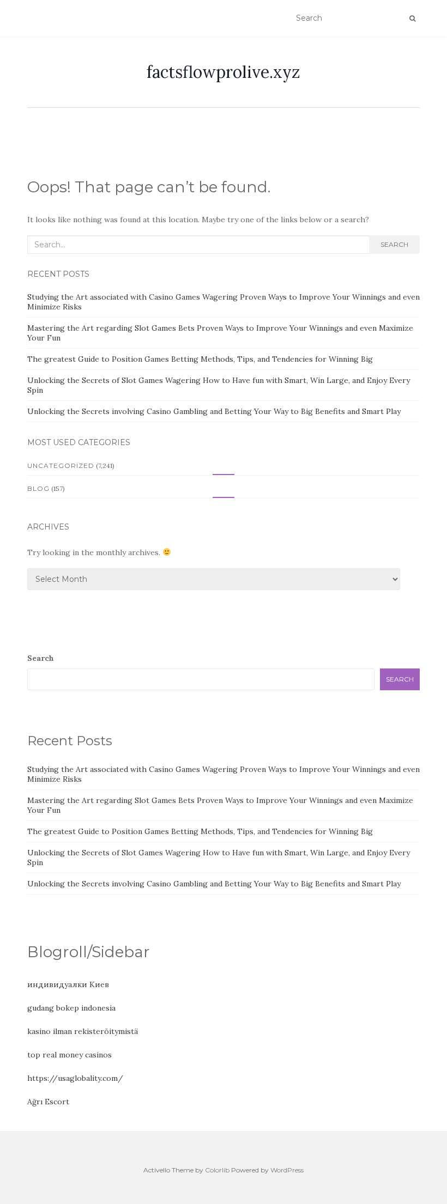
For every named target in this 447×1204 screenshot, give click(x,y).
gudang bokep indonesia (71, 1008)
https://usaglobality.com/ (75, 1078)
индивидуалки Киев (68, 984)
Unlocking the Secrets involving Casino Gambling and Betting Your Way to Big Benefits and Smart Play (214, 411)
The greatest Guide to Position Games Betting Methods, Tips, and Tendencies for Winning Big (200, 359)
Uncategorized (60, 465)
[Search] (412, 18)
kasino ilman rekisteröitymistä (82, 1031)
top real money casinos (69, 1055)
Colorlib (217, 1170)
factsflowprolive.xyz (223, 72)
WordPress (287, 1170)
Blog (38, 488)
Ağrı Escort (48, 1101)
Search (394, 244)
